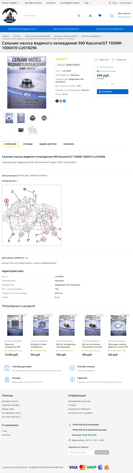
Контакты (51, 3)
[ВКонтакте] (64, 101)
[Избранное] (19, 315)
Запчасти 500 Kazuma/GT (66, 36)
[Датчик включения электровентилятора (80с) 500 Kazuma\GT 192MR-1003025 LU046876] (92, 325)
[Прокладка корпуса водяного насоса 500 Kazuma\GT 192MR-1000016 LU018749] (118, 325)
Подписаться (102, 452)
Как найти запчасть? (11, 417)
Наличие (69, 144)
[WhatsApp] (60, 101)
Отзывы (27, 144)
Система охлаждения (91, 36)
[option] (15, 336)
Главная (5, 36)
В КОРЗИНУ (107, 91)
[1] (56, 59)
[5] (66, 59)
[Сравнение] (24, 315)
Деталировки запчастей (79, 401)
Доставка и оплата (33, 3)
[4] (63, 59)
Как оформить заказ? (70, 3)
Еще (86, 3)
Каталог (17, 36)
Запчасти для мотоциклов (65, 29)
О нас (4, 431)
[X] (57, 101)
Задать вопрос (48, 144)
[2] (59, 59)
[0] (90, 16)
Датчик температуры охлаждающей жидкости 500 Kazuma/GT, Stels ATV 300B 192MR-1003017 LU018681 (66, 345)
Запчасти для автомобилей (109, 29)
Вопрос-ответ (8, 409)
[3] (61, 59)
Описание (10, 144)
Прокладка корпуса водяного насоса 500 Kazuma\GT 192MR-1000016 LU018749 (118, 345)
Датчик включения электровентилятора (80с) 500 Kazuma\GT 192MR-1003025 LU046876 (92, 345)
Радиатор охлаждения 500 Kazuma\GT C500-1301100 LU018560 (14, 345)
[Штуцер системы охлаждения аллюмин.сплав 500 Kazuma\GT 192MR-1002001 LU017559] (41, 325)
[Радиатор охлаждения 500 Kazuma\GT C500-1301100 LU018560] (15, 325)
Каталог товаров (9, 3)
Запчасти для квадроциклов (21, 29)
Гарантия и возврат (11, 405)
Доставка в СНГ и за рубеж (80, 413)
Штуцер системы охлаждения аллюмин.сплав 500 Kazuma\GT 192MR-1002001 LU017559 (40, 345)
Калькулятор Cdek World (79, 409)
